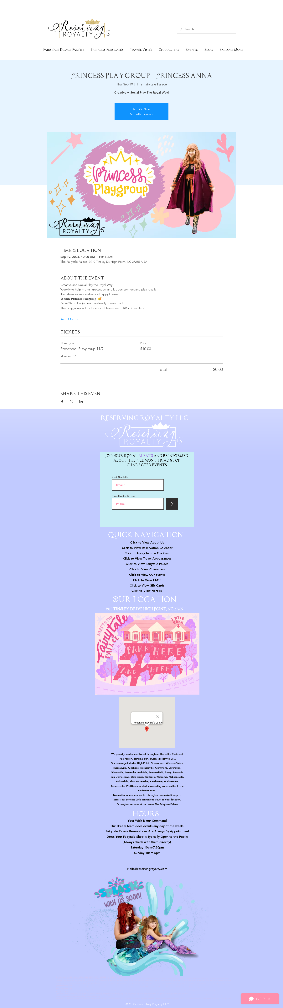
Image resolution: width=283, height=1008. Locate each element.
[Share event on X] (72, 401)
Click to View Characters (147, 569)
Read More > (69, 319)
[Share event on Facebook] (62, 401)
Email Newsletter (120, 477)
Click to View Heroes (146, 591)
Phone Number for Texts (123, 496)
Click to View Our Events (147, 575)
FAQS (156, 580)
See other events (141, 114)
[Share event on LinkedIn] (81, 401)
